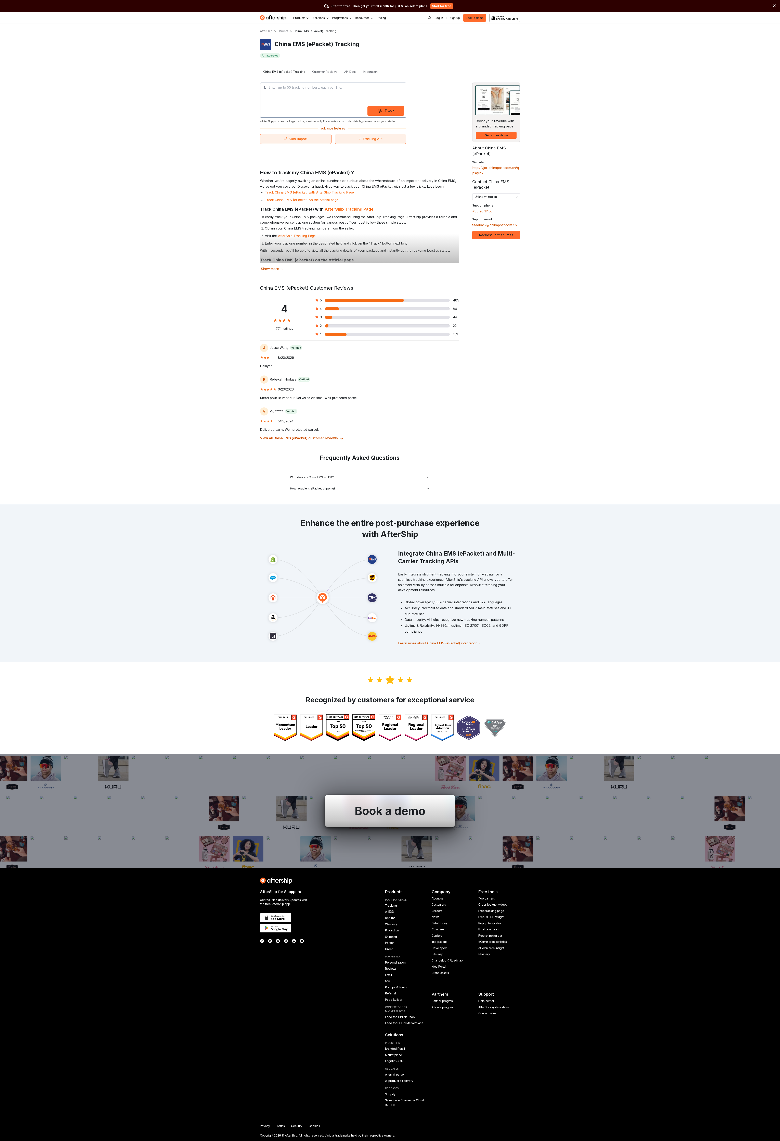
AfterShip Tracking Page (349, 209)
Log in (439, 18)
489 (456, 300)
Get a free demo (496, 135)
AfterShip (266, 31)
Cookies (314, 1126)
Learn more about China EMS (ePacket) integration (439, 643)
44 (455, 317)
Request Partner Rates (496, 235)
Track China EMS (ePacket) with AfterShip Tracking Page (309, 192)
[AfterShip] (274, 18)
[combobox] (496, 197)
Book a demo (475, 18)
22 (455, 326)
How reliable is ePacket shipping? (312, 488)
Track (389, 110)
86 (455, 309)
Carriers (283, 31)
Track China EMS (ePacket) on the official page (301, 200)
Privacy (265, 1126)
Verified (296, 347)
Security (296, 1126)
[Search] (430, 18)
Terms (280, 1126)
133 (455, 334)
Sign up (455, 18)
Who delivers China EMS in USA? (312, 477)
